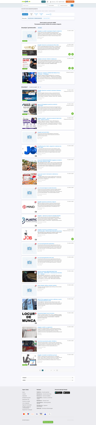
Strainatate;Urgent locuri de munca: (46, 313)
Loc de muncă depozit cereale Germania (47, 187)
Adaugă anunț (71, 1)
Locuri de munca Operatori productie (34, 18)
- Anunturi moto (43, 400)
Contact (24, 394)
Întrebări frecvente (26, 397)
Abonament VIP (25, 399)
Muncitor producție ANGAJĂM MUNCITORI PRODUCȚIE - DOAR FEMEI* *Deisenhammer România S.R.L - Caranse (50, 273)
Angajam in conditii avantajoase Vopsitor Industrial (50, 31)
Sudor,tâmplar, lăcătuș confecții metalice (47, 285)
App (44, 1)
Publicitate (24, 395)
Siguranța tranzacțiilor (27, 405)
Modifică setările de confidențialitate (26, 407)
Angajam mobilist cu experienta (45, 327)
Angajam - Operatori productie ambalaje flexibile (49, 215)
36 (54, 370)
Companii (41, 14)
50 (40, 87)
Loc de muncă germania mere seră (46, 257)
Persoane (36, 14)
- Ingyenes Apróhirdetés (42, 406)
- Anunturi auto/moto (44, 394)
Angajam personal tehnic (43, 132)
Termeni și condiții (26, 401)
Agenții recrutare (61, 1)
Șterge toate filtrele (46, 18)
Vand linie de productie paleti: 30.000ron (47, 341)
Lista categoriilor (25, 403)
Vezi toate (40, 27)
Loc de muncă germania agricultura (46, 243)
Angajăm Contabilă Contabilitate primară (47, 355)
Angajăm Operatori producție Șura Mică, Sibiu (48, 45)
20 (38, 87)
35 (51, 370)
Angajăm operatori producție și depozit (47, 201)
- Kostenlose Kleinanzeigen (45, 408)
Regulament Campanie (27, 409)
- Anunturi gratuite (43, 392)
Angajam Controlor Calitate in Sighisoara (47, 58)
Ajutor (23, 392)
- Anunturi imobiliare (43, 395)
